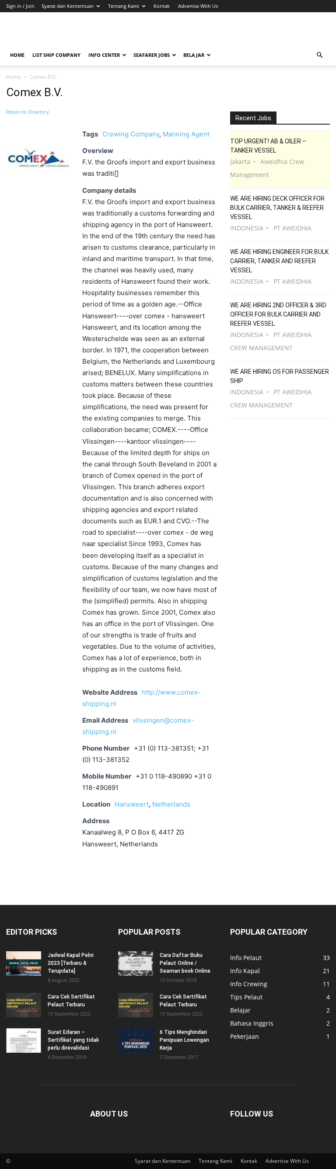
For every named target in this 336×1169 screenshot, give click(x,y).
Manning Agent (186, 134)
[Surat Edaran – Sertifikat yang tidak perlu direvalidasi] (23, 1040)
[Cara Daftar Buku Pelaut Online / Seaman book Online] (135, 963)
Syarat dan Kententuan (68, 6)
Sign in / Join (20, 6)
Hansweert (132, 804)
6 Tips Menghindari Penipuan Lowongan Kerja (184, 1040)
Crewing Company (130, 134)
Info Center (104, 55)
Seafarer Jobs (151, 55)
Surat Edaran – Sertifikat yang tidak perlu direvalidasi (73, 1040)
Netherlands (171, 804)
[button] (319, 55)
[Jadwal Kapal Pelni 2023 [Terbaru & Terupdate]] (23, 963)
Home (17, 55)
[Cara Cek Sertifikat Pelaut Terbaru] (23, 1005)
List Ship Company (56, 55)
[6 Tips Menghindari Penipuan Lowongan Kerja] (135, 1040)
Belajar (193, 55)
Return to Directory (27, 112)
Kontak (162, 6)
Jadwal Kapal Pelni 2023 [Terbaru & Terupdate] (71, 963)
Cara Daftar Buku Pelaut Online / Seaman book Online (185, 963)
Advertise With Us (198, 6)
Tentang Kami (123, 6)
